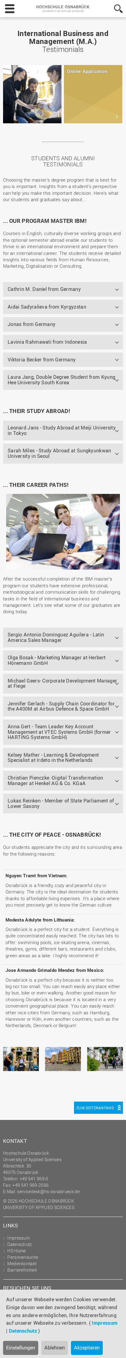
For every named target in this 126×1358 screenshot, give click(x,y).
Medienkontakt (21, 1263)
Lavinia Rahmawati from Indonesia (47, 342)
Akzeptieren (87, 1347)
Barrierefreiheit (22, 1270)
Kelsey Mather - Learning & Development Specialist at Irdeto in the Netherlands (53, 757)
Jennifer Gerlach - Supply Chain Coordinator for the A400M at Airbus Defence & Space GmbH (61, 706)
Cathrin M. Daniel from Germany (44, 289)
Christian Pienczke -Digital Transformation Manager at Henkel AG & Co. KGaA (55, 780)
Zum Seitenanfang (95, 1107)
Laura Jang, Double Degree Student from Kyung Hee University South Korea (61, 380)
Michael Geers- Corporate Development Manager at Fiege (62, 683)
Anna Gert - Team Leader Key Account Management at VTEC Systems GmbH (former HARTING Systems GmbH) (59, 732)
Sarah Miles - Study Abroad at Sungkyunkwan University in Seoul (59, 453)
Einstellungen (20, 1347)
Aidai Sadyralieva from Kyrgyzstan (47, 306)
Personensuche (22, 1257)
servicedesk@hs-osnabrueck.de (48, 1191)
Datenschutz (23, 1330)
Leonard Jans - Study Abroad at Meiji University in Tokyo (62, 430)
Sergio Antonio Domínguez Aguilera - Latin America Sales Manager (56, 637)
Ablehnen (54, 1347)
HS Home (16, 1251)
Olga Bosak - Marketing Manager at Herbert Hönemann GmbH (57, 660)
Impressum (104, 1323)
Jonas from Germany (31, 324)
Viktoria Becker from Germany (42, 359)
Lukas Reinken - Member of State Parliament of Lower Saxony (61, 803)
